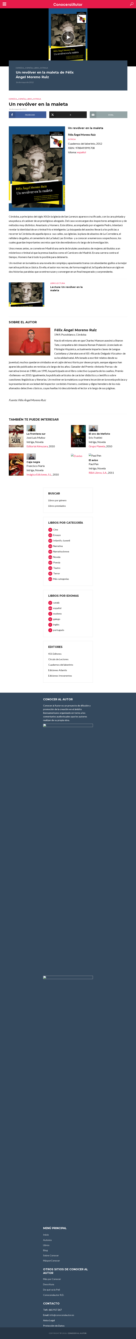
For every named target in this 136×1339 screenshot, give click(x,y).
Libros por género (57, 500)
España (29, 68)
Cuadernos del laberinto (60, 664)
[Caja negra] (16, 464)
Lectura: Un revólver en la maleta (66, 289)
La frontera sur (36, 433)
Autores (47, 1240)
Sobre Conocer (51, 1255)
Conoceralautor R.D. (53, 1295)
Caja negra (33, 462)
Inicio (46, 1234)
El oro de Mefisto (99, 433)
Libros (46, 1245)
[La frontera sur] (16, 436)
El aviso (93, 460)
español (20, 68)
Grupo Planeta (97, 446)
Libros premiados (57, 505)
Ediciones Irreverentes (60, 675)
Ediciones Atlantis (57, 670)
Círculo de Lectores (58, 659)
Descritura (48, 1284)
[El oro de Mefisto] (78, 436)
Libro (36, 68)
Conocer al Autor (77, 1333)
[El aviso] (78, 455)
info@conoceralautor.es (62, 1315)
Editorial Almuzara (37, 446)
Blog (45, 1250)
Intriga (44, 68)
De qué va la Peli (51, 1289)
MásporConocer (51, 1260)
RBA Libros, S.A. (98, 472)
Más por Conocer (52, 1279)
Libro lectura (57, 283)
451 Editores (55, 653)
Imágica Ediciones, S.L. (39, 474)
